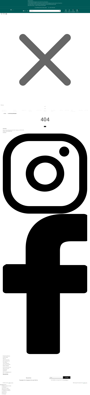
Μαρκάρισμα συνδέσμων (6, 389)
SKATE (61, 110)
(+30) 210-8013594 (52, 7)
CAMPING (67, 110)
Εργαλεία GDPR (5, 357)
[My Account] (4, 14)
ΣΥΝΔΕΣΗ (69, 11)
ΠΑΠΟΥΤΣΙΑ (39, 110)
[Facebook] (45, 354)
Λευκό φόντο (4, 391)
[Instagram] (45, 213)
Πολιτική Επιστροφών (6, 364)
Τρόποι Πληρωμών (6, 363)
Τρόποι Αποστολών (6, 359)
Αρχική (5, 113)
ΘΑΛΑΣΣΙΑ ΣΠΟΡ (53, 111)
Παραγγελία (5, 370)
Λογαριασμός (5, 369)
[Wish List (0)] (1, 14)
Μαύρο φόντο (4, 392)
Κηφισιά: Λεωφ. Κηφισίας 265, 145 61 (9, 130)
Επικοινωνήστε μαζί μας (7, 367)
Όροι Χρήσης (5, 362)
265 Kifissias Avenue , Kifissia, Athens (41, 7)
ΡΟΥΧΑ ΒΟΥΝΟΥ (15, 111)
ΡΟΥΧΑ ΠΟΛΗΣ (30, 111)
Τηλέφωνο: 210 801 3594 (19, 130)
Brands (80, 110)
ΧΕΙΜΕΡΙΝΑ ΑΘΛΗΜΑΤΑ (4, 111)
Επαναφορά (4, 393)
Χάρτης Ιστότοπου (6, 368)
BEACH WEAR (45, 111)
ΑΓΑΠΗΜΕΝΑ (73, 11)
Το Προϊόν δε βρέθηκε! (12, 113)
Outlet (86, 110)
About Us (4, 358)
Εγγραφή (66, 377)
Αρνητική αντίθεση (5, 388)
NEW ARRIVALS (73, 111)
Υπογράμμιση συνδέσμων (6, 390)
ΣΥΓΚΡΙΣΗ (65, 11)
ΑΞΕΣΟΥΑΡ (24, 110)
